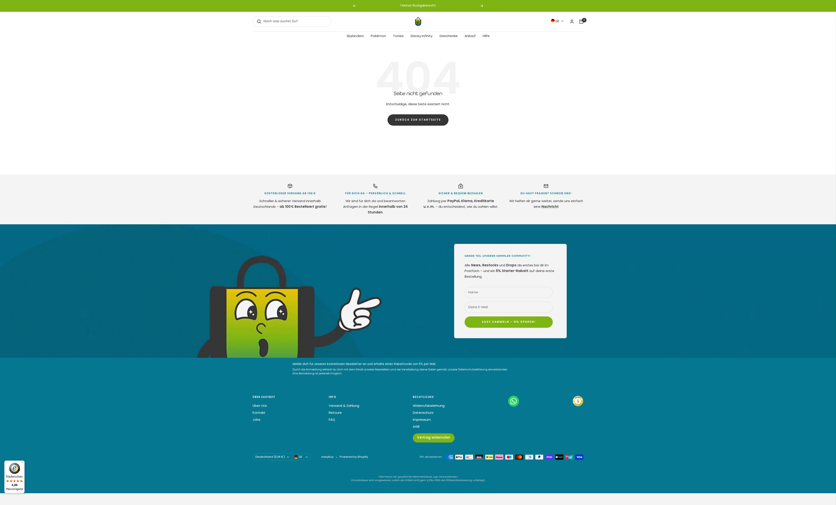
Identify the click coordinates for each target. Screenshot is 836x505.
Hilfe (486, 36)
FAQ (332, 420)
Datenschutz (423, 413)
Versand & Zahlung (344, 406)
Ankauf (470, 36)
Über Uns (260, 406)
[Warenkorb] (581, 22)
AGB (416, 427)
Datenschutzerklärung (472, 370)
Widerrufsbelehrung (429, 406)
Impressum (422, 420)
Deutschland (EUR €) (270, 457)
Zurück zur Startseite (418, 120)
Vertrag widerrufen (433, 438)
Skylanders (355, 36)
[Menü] (22, 463)
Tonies (398, 36)
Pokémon (378, 36)
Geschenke (448, 36)
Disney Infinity (421, 36)
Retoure (335, 413)
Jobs (256, 420)
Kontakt (259, 413)
